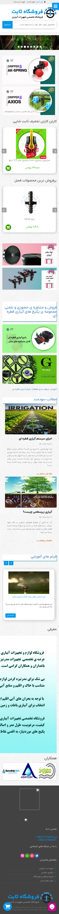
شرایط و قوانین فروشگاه (43, 876)
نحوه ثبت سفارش (46, 868)
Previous (55, 151)
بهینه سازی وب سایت (29, 909)
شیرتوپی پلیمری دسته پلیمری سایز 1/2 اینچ (29, 160)
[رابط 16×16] (31, 203)
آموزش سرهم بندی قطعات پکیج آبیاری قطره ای (34, 389)
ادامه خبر (10, 615)
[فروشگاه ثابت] (33, 12)
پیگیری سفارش (47, 872)
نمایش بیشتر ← (44, 473)
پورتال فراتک (12, 909)
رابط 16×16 (29, 219)
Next (4, 151)
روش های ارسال (46, 880)
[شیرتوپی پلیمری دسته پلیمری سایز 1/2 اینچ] (31, 144)
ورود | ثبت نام (19, 2)
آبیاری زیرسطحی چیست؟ (37, 512)
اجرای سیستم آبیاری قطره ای (35, 438)
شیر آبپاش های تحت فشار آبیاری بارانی (28, 596)
